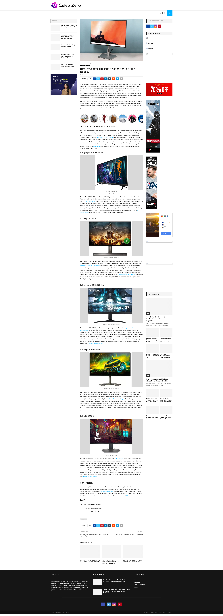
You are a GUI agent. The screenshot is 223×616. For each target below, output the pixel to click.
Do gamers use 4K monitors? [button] (90, 511)
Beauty (59, 13)
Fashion (66, 13)
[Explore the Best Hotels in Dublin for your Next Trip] (152, 348)
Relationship (106, 13)
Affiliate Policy (154, 612)
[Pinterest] (165, 13)
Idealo (88, 65)
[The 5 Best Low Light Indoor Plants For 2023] (55, 67)
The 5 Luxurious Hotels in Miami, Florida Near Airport (152, 417)
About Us (136, 580)
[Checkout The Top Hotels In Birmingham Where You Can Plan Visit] (166, 393)
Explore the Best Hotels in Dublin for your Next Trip (152, 356)
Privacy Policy (146, 612)
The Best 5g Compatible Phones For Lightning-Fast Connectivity (90, 561)
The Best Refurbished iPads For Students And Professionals (132, 561)
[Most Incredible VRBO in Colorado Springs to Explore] (152, 332)
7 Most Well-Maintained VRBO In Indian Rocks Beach (165, 356)
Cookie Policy (162, 612)
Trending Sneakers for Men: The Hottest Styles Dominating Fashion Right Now (114, 580)
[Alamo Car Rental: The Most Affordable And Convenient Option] (55, 37)
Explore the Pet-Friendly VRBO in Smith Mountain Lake (166, 417)
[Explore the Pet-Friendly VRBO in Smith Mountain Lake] (166, 410)
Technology (83, 65)
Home (52, 13)
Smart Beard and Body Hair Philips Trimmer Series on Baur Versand (68, 56)
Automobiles (136, 13)
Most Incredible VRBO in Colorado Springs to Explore (152, 340)
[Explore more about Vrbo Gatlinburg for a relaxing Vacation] (152, 393)
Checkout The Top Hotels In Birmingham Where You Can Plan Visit (166, 401)
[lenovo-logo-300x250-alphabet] (147, 38)
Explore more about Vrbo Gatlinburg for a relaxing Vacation (152, 400)
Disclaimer (137, 582)
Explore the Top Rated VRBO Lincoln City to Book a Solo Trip (166, 340)
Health (75, 13)
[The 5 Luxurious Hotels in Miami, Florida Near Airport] (152, 410)
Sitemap (169, 612)
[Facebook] (159, 13)
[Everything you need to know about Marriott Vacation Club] (159, 368)
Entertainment (86, 13)
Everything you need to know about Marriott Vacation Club (157, 380)
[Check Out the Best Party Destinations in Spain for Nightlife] (159, 306)
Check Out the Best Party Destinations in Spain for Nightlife (156, 319)
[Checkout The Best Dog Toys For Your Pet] (55, 47)
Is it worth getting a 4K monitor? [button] (91, 504)
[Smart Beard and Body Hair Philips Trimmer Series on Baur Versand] (55, 57)
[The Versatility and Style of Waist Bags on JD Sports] (55, 28)
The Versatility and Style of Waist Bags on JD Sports (69, 26)
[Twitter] (161, 13)
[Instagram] (163, 13)
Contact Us (137, 587)
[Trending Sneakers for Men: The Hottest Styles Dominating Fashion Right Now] (97, 582)
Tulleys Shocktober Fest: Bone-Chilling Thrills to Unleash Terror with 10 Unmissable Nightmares (116, 591)
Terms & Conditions (139, 584)
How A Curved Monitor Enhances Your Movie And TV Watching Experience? (110, 561)
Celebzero (129, 496)
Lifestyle (96, 13)
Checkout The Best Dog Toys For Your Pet (68, 45)
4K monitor (96, 146)
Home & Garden (124, 13)
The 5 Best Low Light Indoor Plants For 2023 (67, 65)
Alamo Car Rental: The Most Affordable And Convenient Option (67, 36)
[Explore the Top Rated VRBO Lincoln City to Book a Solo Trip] (166, 332)
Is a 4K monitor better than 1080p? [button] (92, 508)
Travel (114, 13)
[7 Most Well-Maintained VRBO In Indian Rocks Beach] (166, 348)
